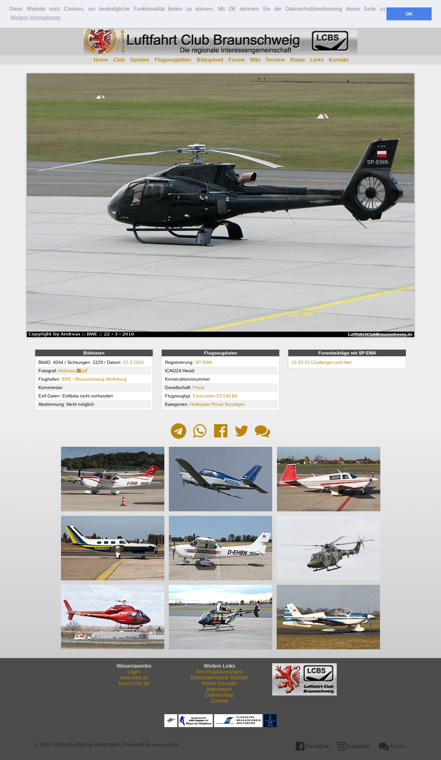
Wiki (255, 60)
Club (119, 60)
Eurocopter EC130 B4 (215, 395)
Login (134, 672)
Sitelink (219, 701)
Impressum (219, 689)
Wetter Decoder (219, 683)
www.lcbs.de (134, 677)
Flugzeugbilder (173, 60)
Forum (237, 60)
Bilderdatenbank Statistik (219, 677)
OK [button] (409, 13)
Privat (198, 387)
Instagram (358, 746)
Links (317, 60)
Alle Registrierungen (219, 672)
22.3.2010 (133, 362)
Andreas (66, 370)
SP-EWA (203, 362)
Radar (297, 60)
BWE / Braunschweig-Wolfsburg (94, 379)
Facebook (316, 746)
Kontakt (338, 60)
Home (101, 60)
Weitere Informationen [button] (35, 17)
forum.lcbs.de (134, 683)
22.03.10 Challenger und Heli (321, 362)
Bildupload (210, 60)
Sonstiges (235, 404)
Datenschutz (219, 695)
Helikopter (200, 404)
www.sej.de (165, 744)
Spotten (139, 60)
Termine (275, 60)
